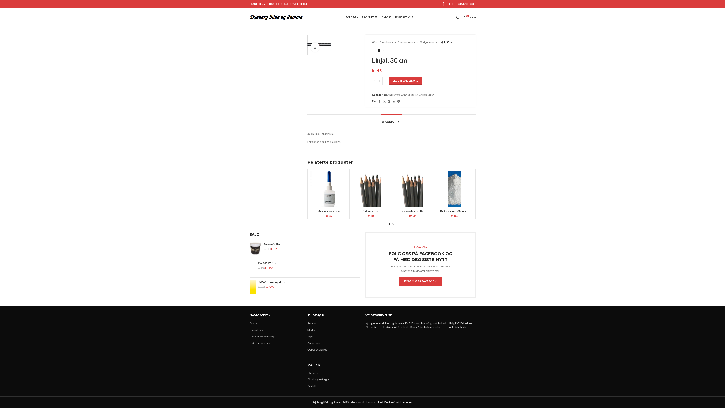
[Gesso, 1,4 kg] (255, 248)
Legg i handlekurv (405, 80)
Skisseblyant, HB (412, 210)
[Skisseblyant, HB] (412, 189)
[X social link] (384, 101)
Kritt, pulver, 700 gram (454, 210)
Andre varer (389, 42)
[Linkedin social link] (394, 101)
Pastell (311, 386)
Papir (310, 336)
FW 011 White (267, 263)
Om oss (254, 323)
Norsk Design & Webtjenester (395, 402)
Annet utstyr (408, 42)
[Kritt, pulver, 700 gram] (454, 189)
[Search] (458, 17)
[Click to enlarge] (315, 47)
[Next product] (383, 50)
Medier (311, 329)
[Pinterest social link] (389, 101)
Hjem (375, 42)
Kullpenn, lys (370, 210)
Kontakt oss (257, 329)
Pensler (312, 323)
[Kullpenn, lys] (370, 189)
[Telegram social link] (398, 101)
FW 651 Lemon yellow (271, 282)
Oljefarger (313, 373)
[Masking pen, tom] (328, 189)
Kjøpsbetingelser (260, 343)
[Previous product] (374, 50)
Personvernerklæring (262, 336)
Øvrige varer (427, 42)
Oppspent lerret (317, 349)
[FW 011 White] (252, 267)
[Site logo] (276, 17)
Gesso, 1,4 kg (272, 243)
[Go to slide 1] (389, 224)
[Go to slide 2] (393, 224)
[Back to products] (379, 50)
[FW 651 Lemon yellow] (253, 287)
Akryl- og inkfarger (318, 379)
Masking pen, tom (328, 210)
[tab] (391, 120)
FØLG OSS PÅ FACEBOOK (420, 281)
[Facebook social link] (443, 4)
